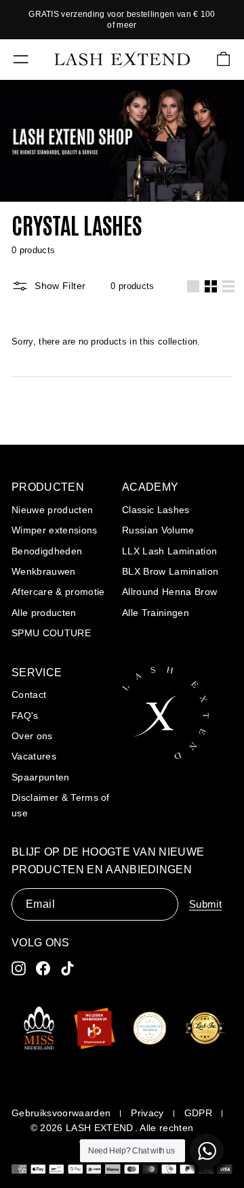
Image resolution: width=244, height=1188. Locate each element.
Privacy (147, 1112)
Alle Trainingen (155, 612)
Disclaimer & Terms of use (61, 805)
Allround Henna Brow (169, 591)
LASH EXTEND (100, 1127)
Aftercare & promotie (58, 591)
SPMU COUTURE (51, 633)
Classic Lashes (156, 509)
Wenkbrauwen (44, 571)
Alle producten (44, 612)
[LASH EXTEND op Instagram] (19, 968)
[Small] (211, 286)
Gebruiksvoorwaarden (61, 1112)
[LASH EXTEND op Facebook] (43, 968)
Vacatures (34, 756)
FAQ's (25, 715)
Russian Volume (158, 530)
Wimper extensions (55, 530)
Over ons (32, 735)
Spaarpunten (41, 777)
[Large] (193, 286)
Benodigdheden (47, 551)
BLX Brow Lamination (170, 571)
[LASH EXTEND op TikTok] (67, 968)
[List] (228, 286)
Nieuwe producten (52, 509)
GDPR (198, 1112)
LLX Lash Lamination (169, 551)
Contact (29, 694)
